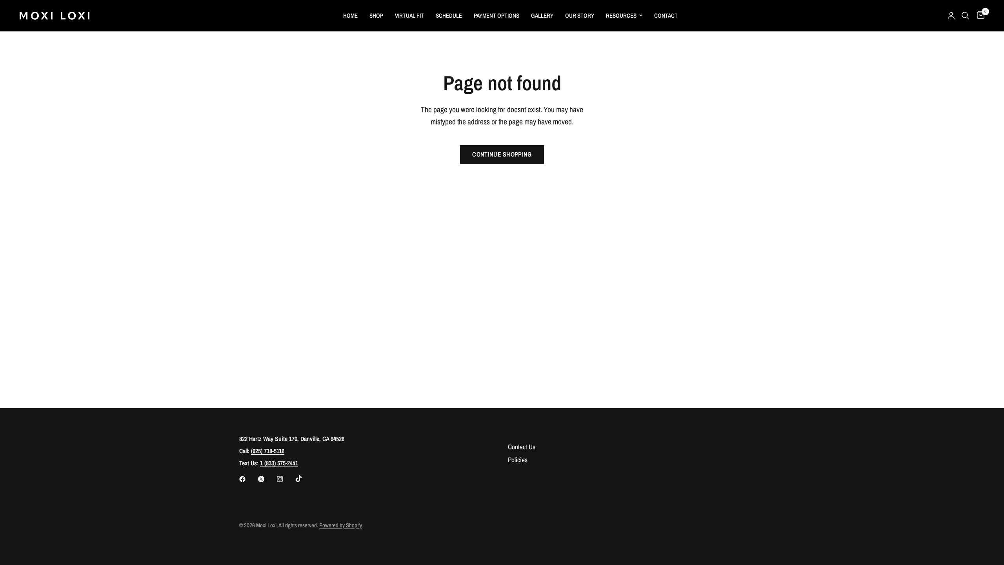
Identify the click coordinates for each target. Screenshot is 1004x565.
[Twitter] (266, 479)
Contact (666, 15)
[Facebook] (247, 479)
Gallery (542, 15)
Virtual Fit (409, 15)
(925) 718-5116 (267, 451)
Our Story (579, 15)
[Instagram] (285, 479)
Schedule (449, 15)
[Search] (965, 15)
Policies (517, 459)
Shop (376, 15)
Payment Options (496, 15)
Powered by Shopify (340, 525)
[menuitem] (350, 15)
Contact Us (521, 446)
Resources (621, 15)
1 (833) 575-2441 (279, 463)
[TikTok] (304, 478)
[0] (978, 15)
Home (350, 15)
